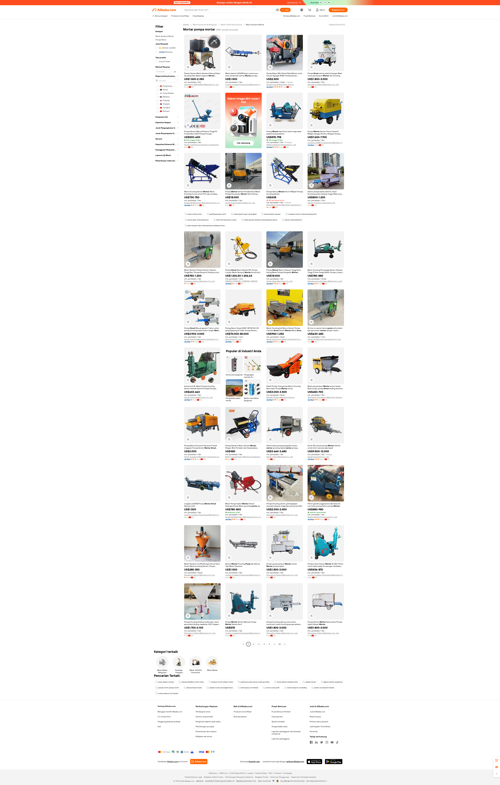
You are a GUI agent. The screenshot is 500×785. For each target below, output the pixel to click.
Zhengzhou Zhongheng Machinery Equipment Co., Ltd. (326, 397)
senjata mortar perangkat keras (221, 688)
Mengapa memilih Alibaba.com (170, 712)
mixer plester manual (166, 682)
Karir (159, 726)
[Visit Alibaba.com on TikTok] (337, 742)
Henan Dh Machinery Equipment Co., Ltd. (324, 339)
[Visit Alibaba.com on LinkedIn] (316, 742)
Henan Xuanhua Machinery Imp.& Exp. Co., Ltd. (202, 339)
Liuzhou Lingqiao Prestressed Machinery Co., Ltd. (243, 84)
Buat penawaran (240, 717)
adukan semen (310, 682)
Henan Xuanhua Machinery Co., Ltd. (198, 397)
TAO (270, 773)
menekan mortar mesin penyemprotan (302, 214)
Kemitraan (314, 731)
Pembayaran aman (203, 712)
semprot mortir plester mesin (222, 682)
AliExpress (213, 773)
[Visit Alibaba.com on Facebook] (311, 742)
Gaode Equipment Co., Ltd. (318, 457)
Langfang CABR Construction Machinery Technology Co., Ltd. (326, 143)
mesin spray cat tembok (249, 688)
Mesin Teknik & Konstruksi (231, 25)
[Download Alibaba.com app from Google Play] (333, 761)
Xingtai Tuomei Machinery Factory (280, 84)
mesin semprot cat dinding (297, 688)
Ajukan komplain (278, 722)
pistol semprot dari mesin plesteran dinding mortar (206, 225)
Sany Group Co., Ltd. (233, 339)
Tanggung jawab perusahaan (169, 722)
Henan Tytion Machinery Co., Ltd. (279, 457)
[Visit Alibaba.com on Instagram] (326, 742)
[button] (277, 9)
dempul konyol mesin (194, 688)
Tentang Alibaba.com (167, 706)
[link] (496, 760)
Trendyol (277, 773)
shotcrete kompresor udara (226, 220)
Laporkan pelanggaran (281, 739)
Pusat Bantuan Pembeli (281, 712)
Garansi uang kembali (204, 717)
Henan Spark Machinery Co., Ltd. (279, 281)
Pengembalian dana (279, 726)
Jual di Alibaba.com (317, 712)
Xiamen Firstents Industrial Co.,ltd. (321, 203)
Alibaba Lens (172, 762)
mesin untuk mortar (194, 214)
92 (280, 644)
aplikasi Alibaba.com (295, 762)
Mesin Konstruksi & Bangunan (205, 25)
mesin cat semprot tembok (324, 688)
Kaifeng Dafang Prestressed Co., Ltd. (281, 145)
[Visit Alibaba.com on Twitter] (321, 742)
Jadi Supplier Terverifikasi (320, 726)
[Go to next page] (285, 644)
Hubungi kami (277, 717)
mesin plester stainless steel (287, 682)
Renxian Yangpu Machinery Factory (280, 397)
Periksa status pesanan (319, 722)
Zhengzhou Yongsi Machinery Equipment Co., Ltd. (284, 205)
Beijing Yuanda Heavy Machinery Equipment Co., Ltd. (243, 457)
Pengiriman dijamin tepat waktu (208, 722)
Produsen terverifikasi (242, 712)
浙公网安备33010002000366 (292, 781)
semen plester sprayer (272, 214)
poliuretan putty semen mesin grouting (255, 682)
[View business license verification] (273, 781)
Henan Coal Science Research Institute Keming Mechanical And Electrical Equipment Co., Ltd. (202, 145)
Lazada (250, 773)
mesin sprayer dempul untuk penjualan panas (260, 220)
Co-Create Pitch (164, 717)
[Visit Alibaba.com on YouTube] (332, 742)
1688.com (223, 773)
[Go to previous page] (243, 644)
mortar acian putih (272, 688)
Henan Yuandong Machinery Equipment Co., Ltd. (202, 457)
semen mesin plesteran (293, 220)
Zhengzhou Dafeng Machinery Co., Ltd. (323, 84)
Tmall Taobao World (237, 773)
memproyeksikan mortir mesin (192, 682)
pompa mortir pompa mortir (168, 688)
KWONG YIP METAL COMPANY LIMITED (241, 281)
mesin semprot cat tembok (168, 693)
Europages (287, 773)
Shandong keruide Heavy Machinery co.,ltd (325, 281)
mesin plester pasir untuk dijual (245, 214)
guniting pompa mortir (218, 214)
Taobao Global (260, 773)
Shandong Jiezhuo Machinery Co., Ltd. (199, 281)
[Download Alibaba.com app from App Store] (314, 761)
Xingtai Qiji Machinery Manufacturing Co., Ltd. (202, 203)
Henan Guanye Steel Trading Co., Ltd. (240, 203)
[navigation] (167, 335)
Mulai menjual (315, 717)
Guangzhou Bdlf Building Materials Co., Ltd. (201, 84)
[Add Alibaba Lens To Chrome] (198, 761)
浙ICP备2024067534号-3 (316, 781)
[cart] (310, 10)
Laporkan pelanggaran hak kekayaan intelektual (286, 732)
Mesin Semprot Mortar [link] (255, 25)
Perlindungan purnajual (205, 726)
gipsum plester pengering (333, 682)
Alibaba (186, 25)
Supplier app (254, 762)
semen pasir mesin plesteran (198, 220)
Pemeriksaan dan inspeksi (206, 731)
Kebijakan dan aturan (204, 736)
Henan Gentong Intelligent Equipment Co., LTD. (284, 339)
